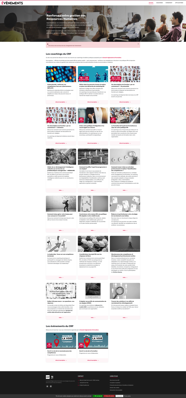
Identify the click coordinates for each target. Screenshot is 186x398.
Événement (169, 2)
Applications (179, 2)
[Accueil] (12, 2)
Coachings (159, 2)
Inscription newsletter (115, 382)
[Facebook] (47, 386)
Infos (60, 190)
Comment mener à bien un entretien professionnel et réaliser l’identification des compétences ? (123, 168)
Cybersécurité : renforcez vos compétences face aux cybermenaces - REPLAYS (59, 86)
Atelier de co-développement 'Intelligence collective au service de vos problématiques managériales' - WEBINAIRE (61, 168)
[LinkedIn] (50, 386)
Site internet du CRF (114, 380)
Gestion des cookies (114, 387)
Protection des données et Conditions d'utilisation (121, 385)
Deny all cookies (109, 396)
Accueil (151, 2)
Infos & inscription (60, 102)
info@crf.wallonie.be (84, 385)
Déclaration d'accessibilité (116, 390)
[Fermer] (138, 44)
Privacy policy (127, 396)
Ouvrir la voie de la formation (88, 351)
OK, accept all (98, 396)
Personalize (119, 396)
